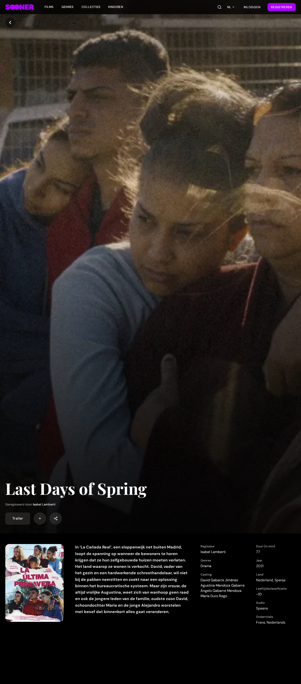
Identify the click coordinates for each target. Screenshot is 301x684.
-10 (259, 594)
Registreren (281, 7)
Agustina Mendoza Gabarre (223, 585)
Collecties (91, 7)
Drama (206, 566)
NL (229, 7)
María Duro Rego (214, 596)
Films (49, 7)
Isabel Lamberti (44, 504)
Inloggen (252, 7)
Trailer (17, 518)
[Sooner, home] (19, 7)
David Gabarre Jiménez (219, 580)
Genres (67, 7)
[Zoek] (219, 7)
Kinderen (115, 7)
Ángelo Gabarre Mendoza (221, 590)
